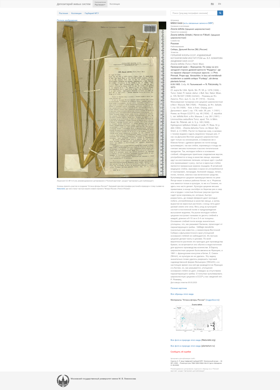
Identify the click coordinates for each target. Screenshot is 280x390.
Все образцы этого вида (182, 293)
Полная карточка (179, 288)
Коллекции (115, 3)
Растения (63, 13)
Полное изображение (67, 20)
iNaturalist (61, 188)
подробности (212, 299)
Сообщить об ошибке (181, 351)
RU (212, 3)
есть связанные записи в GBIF (198, 23)
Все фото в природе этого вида (186, 339)
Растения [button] (99, 4)
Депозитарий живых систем (73, 4)
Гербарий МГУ (92, 13)
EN (219, 3)
